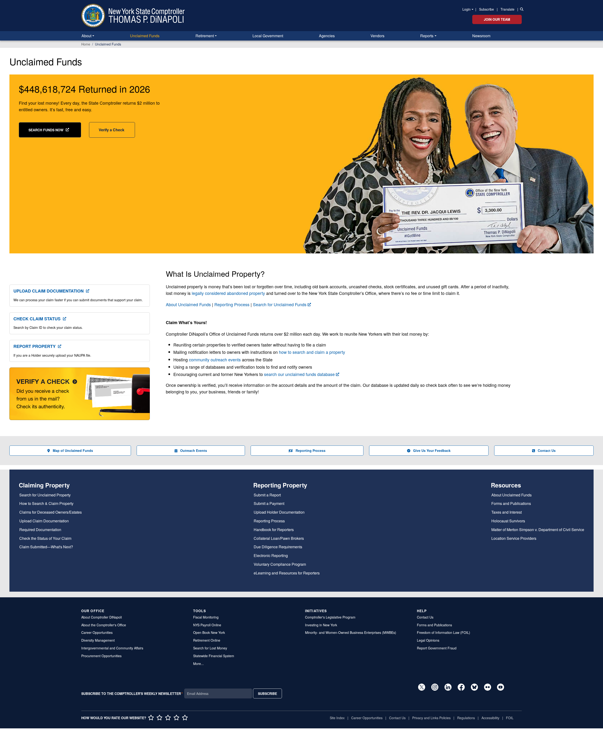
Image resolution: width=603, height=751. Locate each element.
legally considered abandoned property (228, 293)
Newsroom (481, 35)
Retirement (205, 35)
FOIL (509, 717)
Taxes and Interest (506, 512)
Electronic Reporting (271, 555)
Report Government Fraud (436, 648)
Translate (507, 9)
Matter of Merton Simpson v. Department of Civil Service (537, 529)
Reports (426, 35)
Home (85, 44)
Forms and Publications (511, 503)
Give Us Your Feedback (432, 450)
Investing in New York (321, 625)
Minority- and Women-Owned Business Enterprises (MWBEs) (350, 632)
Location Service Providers (513, 538)
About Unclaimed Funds (188, 304)
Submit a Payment (269, 503)
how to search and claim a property (312, 352)
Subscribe (486, 9)
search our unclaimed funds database (299, 374)
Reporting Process (231, 304)
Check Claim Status (37, 319)
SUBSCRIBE (267, 693)
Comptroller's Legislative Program (330, 617)
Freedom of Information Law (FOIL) (443, 632)
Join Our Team (497, 19)
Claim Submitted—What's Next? (46, 547)
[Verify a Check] (79, 396)
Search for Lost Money (210, 648)
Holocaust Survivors (508, 521)
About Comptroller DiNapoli (101, 617)
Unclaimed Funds (144, 35)
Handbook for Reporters (274, 529)
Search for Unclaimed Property (45, 495)
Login (466, 9)
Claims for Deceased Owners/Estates (50, 512)
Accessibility (490, 717)
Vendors (377, 35)
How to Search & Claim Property (46, 503)
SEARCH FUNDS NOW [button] (46, 130)
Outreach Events (193, 450)
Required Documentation (40, 529)
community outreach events (215, 359)
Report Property (34, 346)
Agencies (327, 35)
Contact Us (547, 450)
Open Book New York (209, 632)
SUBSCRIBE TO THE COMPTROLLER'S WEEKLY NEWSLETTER (131, 693)
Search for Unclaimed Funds (279, 304)
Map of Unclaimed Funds (73, 450)
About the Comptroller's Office (103, 625)
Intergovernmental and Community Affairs (112, 648)
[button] (520, 9)
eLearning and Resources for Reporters (287, 573)
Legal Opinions (428, 640)
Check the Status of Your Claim (45, 538)
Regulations (466, 717)
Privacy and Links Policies (431, 717)
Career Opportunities (97, 632)
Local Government (268, 35)
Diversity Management (98, 640)
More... (198, 663)
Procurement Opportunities (101, 655)
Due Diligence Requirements (278, 547)
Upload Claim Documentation (48, 291)
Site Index (337, 717)
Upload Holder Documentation (279, 512)
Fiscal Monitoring (206, 617)
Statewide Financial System (213, 655)
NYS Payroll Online (207, 625)
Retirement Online (206, 640)
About (86, 35)
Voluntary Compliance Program (280, 564)
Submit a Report (267, 495)
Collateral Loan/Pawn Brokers (279, 538)
